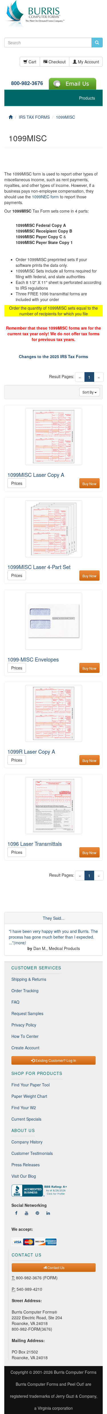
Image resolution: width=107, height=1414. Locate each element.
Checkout (56, 61)
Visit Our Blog (23, 1176)
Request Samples (27, 1013)
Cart (31, 61)
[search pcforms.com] (97, 42)
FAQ (15, 1002)
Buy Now (89, 483)
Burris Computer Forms (75, 1372)
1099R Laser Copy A (31, 751)
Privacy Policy (23, 1025)
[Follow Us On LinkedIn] (48, 1213)
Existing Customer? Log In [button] (55, 1060)
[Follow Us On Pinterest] (37, 1213)
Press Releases (25, 1164)
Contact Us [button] (55, 1267)
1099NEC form (45, 196)
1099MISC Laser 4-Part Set (38, 566)
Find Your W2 (23, 1107)
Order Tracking (25, 990)
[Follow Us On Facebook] (16, 1213)
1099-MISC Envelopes (33, 659)
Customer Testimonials (32, 1153)
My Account (88, 61)
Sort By (88, 392)
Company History (27, 1142)
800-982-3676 (27, 82)
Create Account (25, 1047)
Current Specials (26, 1119)
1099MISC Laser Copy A (35, 474)
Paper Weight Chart (29, 1096)
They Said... (53, 918)
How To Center (25, 1036)
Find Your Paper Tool (30, 1085)
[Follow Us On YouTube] (26, 1213)
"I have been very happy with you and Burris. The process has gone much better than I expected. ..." (53, 936)
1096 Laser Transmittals (34, 843)
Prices (16, 483)
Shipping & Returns (28, 979)
